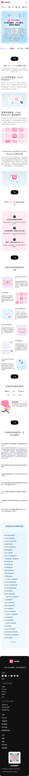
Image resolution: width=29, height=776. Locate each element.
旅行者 (20, 395)
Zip (3, 697)
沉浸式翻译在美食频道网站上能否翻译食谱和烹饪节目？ (14, 444)
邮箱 (3, 741)
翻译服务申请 (6, 730)
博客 (3, 738)
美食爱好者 (21, 391)
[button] (26, 2)
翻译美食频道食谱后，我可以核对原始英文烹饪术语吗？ (14, 474)
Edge (3, 687)
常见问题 (4, 727)
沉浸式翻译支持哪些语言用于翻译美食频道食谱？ (13, 492)
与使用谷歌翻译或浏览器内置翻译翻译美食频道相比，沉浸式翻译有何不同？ (14, 483)
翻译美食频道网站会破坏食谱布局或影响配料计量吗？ (14, 466)
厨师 (14, 391)
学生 (8, 395)
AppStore (5, 705)
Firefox (4, 692)
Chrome (4, 689)
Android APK (6, 707)
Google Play (5, 710)
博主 (14, 395)
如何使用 (4, 724)
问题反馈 (4, 721)
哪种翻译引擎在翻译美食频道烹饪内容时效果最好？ (14, 501)
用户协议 (4, 745)
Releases (4, 718)
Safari (3, 694)
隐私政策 (4, 748)
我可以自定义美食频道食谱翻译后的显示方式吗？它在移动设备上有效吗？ (13, 510)
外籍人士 (7, 391)
